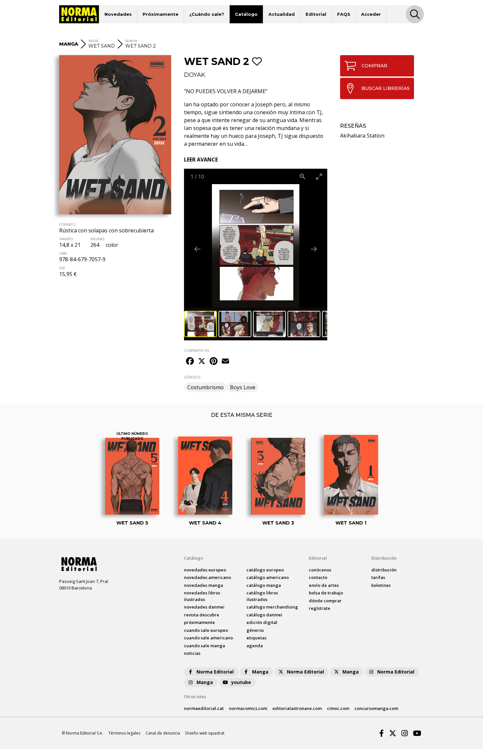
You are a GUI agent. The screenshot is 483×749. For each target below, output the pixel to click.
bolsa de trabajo (326, 593)
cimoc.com (338, 708)
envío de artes (324, 585)
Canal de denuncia (163, 733)
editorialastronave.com (297, 708)
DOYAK (194, 74)
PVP (62, 268)
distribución (384, 570)
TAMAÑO (66, 239)
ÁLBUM (131, 41)
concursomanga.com (376, 708)
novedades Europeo (205, 570)
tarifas (378, 577)
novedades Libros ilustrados (202, 596)
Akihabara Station (362, 135)
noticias (192, 653)
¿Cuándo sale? (206, 14)
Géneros (255, 630)
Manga (260, 672)
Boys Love (242, 387)
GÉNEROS (192, 377)
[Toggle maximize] (319, 176)
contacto (318, 577)
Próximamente (160, 14)
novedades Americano (207, 577)
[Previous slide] (197, 249)
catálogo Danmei (264, 615)
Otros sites (195, 696)
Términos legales (124, 733)
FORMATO (67, 224)
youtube (241, 682)
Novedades (118, 14)
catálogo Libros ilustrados (262, 596)
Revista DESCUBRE (201, 615)
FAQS (343, 14)
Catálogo (246, 14)
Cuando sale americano (208, 638)
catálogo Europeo (265, 570)
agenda (254, 646)
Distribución (384, 558)
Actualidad (281, 14)
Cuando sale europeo (206, 630)
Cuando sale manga (204, 646)
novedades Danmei (204, 607)
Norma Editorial (215, 672)
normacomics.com (248, 708)
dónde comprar (325, 601)
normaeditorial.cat (204, 708)
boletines (381, 585)
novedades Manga (203, 585)
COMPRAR (374, 66)
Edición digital (261, 622)
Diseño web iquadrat (204, 733)
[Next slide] (314, 249)
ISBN (63, 253)
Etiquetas (256, 638)
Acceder (371, 14)
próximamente (199, 622)
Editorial (316, 14)
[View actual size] (302, 176)
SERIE (93, 41)
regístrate (319, 608)
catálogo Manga (263, 585)
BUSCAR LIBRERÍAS (385, 88)
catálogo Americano (267, 577)
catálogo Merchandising (272, 607)
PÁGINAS (97, 239)
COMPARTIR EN (196, 350)
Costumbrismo (205, 387)
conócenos (320, 570)
